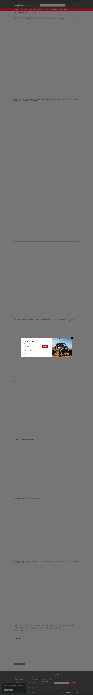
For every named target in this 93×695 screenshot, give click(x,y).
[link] (25, 350)
